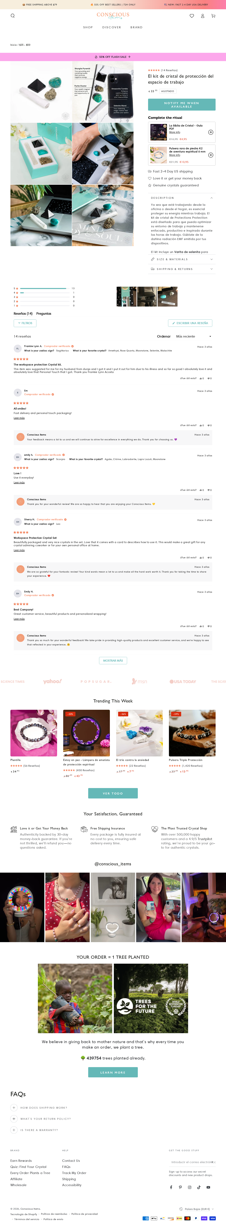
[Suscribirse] (213, 1162)
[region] (147, 297)
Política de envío (53, 1219)
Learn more (113, 1072)
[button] (12, 15)
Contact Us (71, 1161)
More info (174, 132)
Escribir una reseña (194, 324)
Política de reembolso (54, 1213)
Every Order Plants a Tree (30, 1173)
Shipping (69, 1179)
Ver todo (113, 793)
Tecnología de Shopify (23, 1214)
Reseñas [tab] (23, 314)
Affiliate (16, 1179)
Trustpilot (205, 839)
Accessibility (72, 1185)
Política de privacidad (84, 1213)
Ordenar (164, 336)
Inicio (13, 45)
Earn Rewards (21, 1161)
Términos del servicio (26, 1219)
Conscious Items (30, 1208)
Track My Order (74, 1173)
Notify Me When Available (181, 104)
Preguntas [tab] (43, 314)
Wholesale (18, 1185)
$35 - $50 (24, 45)
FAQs (66, 1167)
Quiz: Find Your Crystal (28, 1167)
